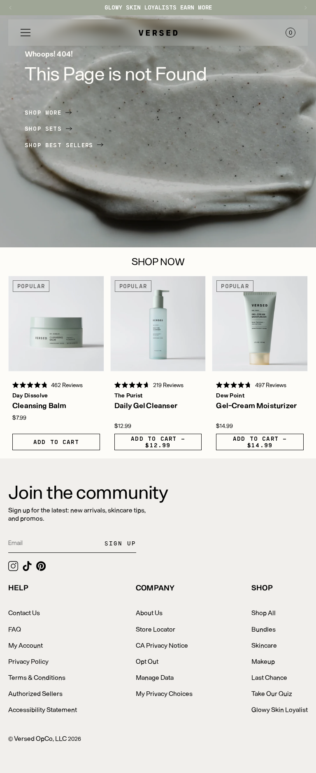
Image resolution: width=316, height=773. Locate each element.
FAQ (14, 629)
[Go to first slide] (301, 7)
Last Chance (269, 677)
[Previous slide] (14, 7)
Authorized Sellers (35, 693)
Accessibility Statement (42, 709)
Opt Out (147, 661)
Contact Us (24, 612)
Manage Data (155, 677)
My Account (25, 645)
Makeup (263, 661)
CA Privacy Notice (162, 645)
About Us (149, 612)
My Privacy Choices (164, 693)
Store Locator (155, 629)
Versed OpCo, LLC (40, 738)
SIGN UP (120, 543)
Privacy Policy (28, 661)
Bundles (263, 629)
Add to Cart (56, 441)
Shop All (263, 612)
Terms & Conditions (36, 677)
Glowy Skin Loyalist (279, 709)
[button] (25, 33)
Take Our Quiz (271, 693)
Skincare (264, 645)
